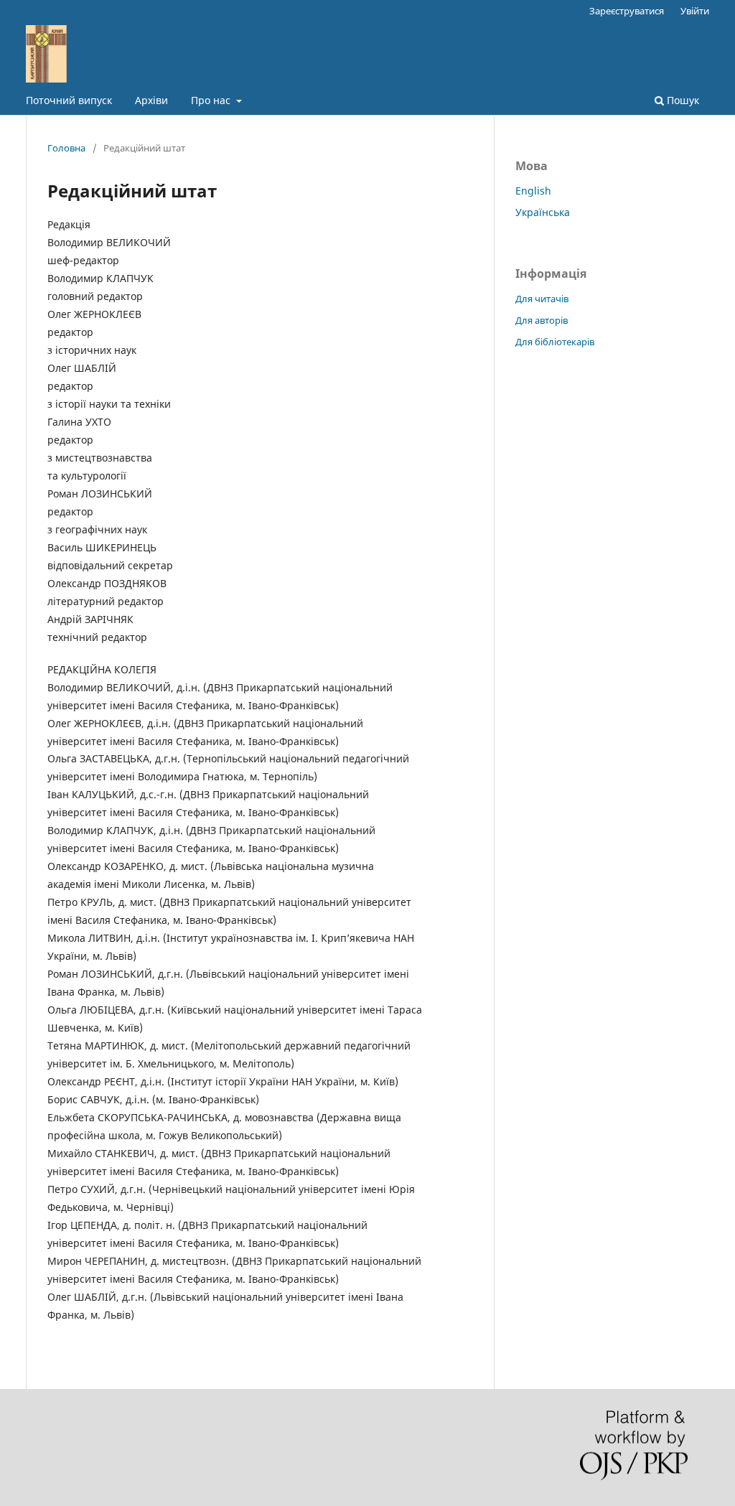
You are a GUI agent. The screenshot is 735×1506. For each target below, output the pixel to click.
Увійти (694, 10)
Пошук (681, 100)
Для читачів (541, 298)
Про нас (212, 100)
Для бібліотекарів (554, 341)
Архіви (151, 100)
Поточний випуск (69, 100)
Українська (542, 212)
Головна (66, 147)
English (533, 190)
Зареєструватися (626, 10)
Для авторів (541, 320)
